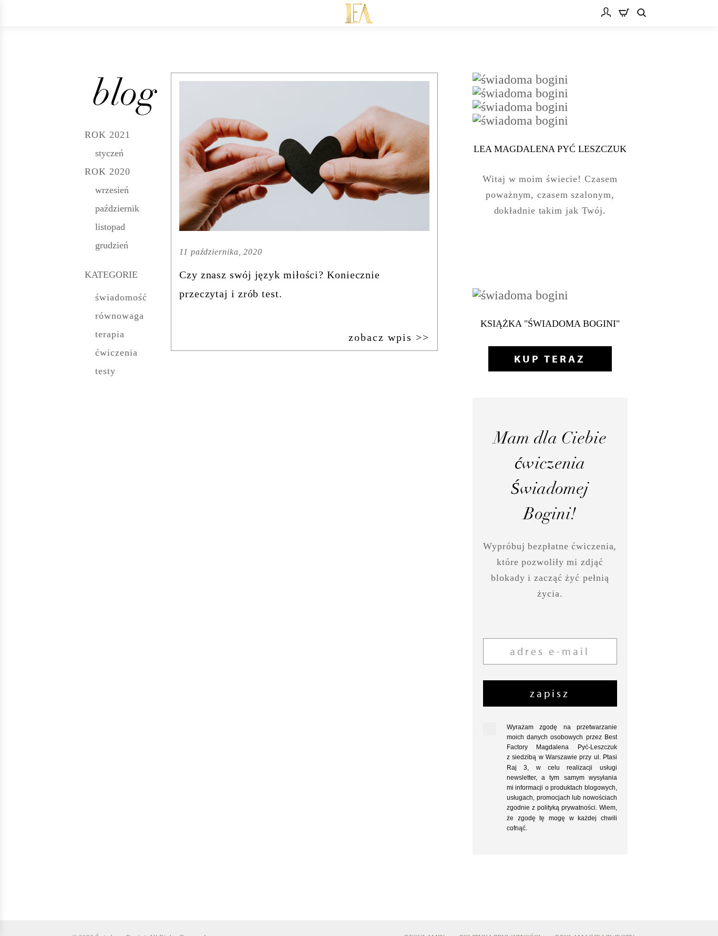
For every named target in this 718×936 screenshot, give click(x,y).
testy (105, 371)
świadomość (121, 297)
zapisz (550, 693)
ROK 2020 (107, 171)
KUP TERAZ (550, 358)
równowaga (119, 315)
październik (117, 208)
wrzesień (112, 190)
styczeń (109, 153)
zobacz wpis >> (388, 337)
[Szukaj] (641, 13)
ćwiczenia (116, 352)
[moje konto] (606, 13)
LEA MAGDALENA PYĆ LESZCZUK (550, 149)
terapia (110, 334)
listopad (110, 227)
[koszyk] (624, 14)
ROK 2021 (107, 134)
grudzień (111, 245)
